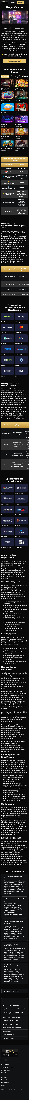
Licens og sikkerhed (8, 1034)
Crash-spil (18, 76)
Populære (4, 76)
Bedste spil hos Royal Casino (10, 1005)
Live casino (12, 76)
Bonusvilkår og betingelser (10, 1024)
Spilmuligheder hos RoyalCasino (11, 1027)
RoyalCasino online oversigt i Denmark (13, 1009)
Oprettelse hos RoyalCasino (10, 1020)
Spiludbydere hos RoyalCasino (11, 1017)
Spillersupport (6, 1031)
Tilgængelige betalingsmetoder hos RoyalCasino (12, 1013)
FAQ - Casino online (8, 1038)
